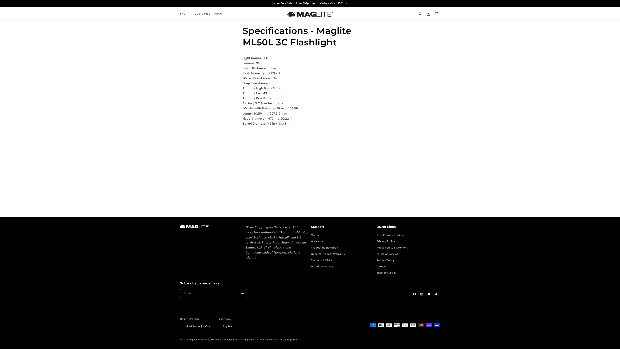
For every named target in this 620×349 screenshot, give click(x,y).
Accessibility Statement (392, 247)
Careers (382, 266)
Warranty (317, 241)
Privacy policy (248, 339)
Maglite (193, 339)
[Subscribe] (242, 293)
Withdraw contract (323, 266)
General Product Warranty (328, 254)
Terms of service (268, 339)
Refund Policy (386, 260)
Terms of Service (387, 254)
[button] (185, 14)
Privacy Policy (386, 241)
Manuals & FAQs (321, 260)
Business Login (386, 272)
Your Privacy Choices (390, 235)
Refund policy (229, 339)
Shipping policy (289, 339)
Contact (316, 235)
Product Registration (324, 247)
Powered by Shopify (208, 339)
